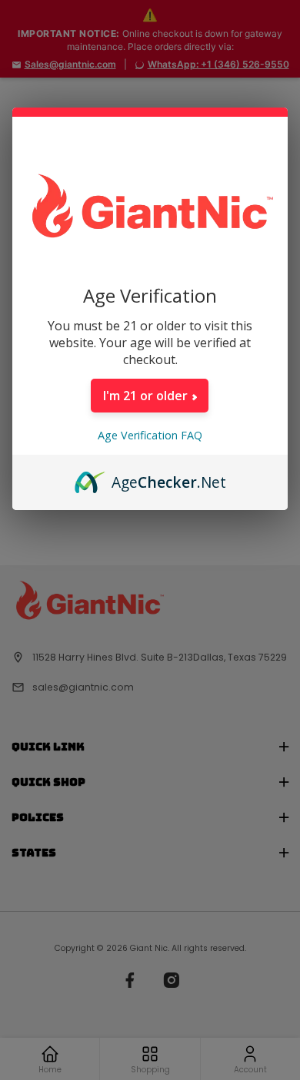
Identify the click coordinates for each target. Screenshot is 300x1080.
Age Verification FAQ (150, 435)
